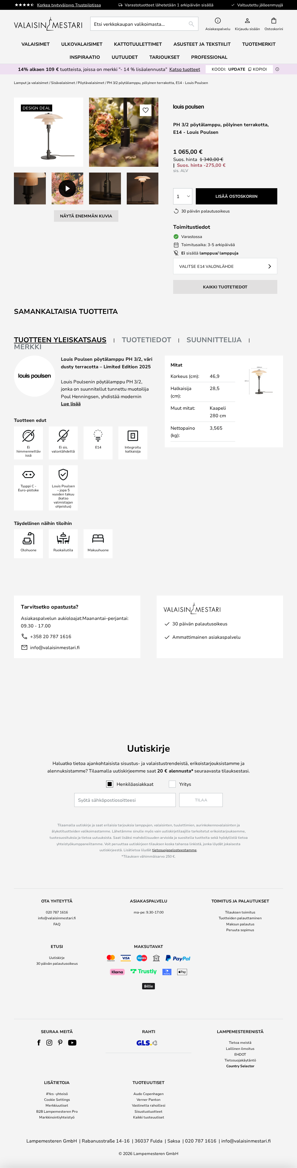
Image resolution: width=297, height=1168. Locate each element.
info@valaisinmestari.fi (54, 647)
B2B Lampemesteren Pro (57, 1111)
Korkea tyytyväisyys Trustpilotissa (69, 5)
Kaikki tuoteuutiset (148, 1117)
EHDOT (240, 1054)
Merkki (27, 346)
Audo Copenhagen (148, 1093)
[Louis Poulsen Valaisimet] (204, 106)
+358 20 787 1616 (50, 636)
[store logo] (48, 24)
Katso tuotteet (184, 69)
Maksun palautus (240, 924)
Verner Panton (148, 1099)
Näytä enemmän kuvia (86, 216)
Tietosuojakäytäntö (240, 1060)
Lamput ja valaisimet (31, 82)
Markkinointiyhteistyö (57, 1117)
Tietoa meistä (240, 1042)
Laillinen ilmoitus (240, 1048)
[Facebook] (39, 1043)
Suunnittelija (214, 339)
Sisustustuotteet (148, 1111)
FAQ (56, 924)
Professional (209, 57)
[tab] (64, 340)
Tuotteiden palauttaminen (240, 918)
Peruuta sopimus (240, 929)
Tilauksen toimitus (240, 912)
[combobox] (144, 23)
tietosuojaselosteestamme (174, 849)
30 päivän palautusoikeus (57, 963)
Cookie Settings (57, 1099)
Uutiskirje (57, 957)
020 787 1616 (57, 912)
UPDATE (239, 69)
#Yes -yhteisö (57, 1093)
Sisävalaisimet (63, 82)
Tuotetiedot (146, 339)
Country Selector (240, 1065)
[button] (30, 188)
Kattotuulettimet (138, 44)
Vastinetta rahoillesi (148, 1105)
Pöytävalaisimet (91, 82)
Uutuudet (125, 57)
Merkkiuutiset (57, 1105)
